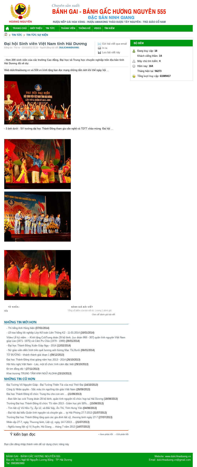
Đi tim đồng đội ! (16, 368)
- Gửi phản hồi (121, 434)
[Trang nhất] (5, 34)
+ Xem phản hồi (105, 434)
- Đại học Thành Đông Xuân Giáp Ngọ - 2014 (31, 345)
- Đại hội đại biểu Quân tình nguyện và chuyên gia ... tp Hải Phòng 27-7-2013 (49, 412)
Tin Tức (17, 34)
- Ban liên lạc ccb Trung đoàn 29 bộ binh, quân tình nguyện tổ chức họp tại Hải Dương (55, 398)
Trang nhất (7, 29)
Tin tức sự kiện (37, 34)
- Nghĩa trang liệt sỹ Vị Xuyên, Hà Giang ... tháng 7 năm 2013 (41, 426)
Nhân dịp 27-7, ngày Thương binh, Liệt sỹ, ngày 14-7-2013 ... (41, 422)
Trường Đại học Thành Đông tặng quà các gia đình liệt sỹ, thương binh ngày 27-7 (52, 417)
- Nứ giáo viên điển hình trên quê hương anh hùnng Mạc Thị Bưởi (43, 350)
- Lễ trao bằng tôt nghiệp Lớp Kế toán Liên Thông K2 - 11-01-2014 (43, 332)
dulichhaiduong (69, 47)
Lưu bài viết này (111, 52)
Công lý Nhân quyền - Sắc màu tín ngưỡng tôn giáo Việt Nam (41, 389)
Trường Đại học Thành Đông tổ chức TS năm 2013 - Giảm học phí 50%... (48, 403)
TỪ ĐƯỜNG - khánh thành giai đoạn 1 (28, 354)
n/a (6, 310)
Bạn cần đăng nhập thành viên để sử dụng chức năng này (36, 444)
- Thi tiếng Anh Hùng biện (21, 328)
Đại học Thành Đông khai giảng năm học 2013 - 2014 (36, 359)
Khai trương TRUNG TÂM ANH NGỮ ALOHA (32, 373)
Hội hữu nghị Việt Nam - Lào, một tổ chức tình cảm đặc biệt (40, 364)
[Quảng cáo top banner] (110, 23)
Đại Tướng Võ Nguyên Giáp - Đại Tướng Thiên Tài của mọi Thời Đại (45, 384)
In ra (104, 48)
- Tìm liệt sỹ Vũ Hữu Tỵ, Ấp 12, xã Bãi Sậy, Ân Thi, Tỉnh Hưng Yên (44, 408)
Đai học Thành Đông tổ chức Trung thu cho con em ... (37, 394)
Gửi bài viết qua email (114, 43)
